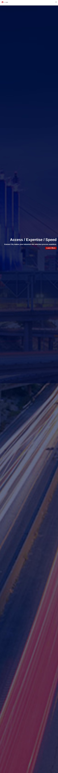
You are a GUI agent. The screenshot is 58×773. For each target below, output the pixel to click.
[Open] (56, 2)
